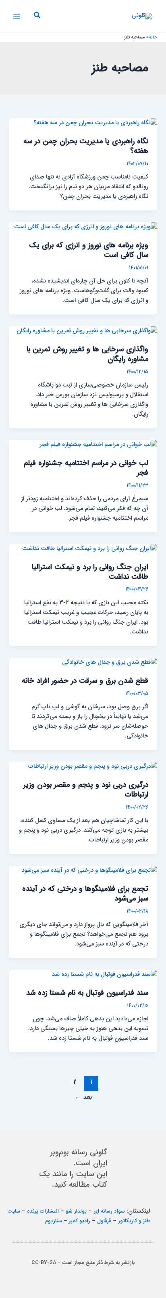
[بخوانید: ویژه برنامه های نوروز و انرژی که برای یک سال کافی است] (85, 227)
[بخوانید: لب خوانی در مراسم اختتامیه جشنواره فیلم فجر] (98, 444)
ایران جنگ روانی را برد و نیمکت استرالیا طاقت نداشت (90, 572)
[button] (36, 16)
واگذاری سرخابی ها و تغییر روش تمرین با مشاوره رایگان (87, 354)
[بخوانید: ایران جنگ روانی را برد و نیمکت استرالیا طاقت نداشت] (89, 548)
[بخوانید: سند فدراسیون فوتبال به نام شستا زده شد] (104, 974)
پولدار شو (76, 1211)
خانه (153, 37)
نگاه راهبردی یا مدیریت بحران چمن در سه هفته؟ (85, 146)
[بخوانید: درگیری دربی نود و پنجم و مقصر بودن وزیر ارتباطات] (92, 766)
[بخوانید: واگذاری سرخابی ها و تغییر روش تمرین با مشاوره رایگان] (87, 331)
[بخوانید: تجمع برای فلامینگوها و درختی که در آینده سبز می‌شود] (89, 870)
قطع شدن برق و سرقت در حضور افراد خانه (85, 681)
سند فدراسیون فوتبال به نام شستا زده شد (87, 993)
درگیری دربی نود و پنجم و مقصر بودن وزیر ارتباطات (85, 790)
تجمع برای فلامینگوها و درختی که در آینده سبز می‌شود (85, 894)
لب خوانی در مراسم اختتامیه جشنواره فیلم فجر (86, 468)
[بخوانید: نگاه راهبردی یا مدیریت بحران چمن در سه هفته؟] (95, 122)
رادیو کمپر (79, 1221)
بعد (83, 1097)
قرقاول (104, 1221)
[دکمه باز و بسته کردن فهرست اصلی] (16, 16)
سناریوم (53, 1221)
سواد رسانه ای (109, 1211)
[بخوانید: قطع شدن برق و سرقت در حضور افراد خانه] (109, 662)
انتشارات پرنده (43, 1211)
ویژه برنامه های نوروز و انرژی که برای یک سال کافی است (88, 250)
